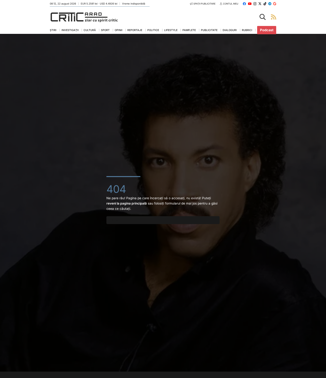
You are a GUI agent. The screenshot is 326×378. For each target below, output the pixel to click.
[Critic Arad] (84, 17)
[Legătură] (273, 17)
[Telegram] (269, 3)
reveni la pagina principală (126, 203)
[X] (259, 3)
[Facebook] (244, 3)
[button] (262, 17)
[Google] (274, 3)
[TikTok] (265, 3)
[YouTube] (249, 3)
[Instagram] (254, 4)
